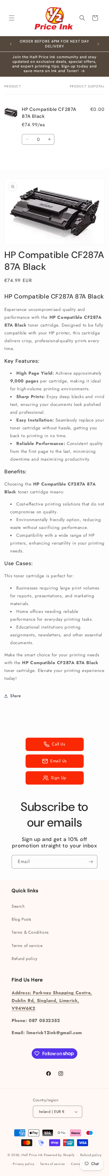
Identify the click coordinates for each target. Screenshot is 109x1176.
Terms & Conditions (30, 932)
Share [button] (15, 696)
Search (18, 906)
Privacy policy (23, 1164)
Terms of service (27, 945)
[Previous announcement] (10, 44)
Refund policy (24, 958)
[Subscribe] (90, 862)
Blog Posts (21, 919)
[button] (11, 18)
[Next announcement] (98, 44)
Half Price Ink (32, 1155)
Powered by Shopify (59, 1155)
